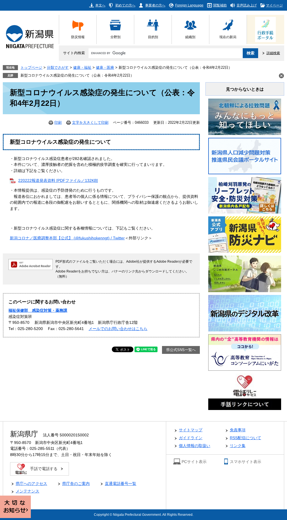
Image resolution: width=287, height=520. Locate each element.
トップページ (31, 68)
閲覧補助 (220, 5)
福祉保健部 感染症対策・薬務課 (37, 310)
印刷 (58, 123)
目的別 (153, 37)
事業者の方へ (155, 5)
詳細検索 (273, 53)
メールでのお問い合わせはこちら (118, 329)
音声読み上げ (247, 5)
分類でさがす (58, 68)
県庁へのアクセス (31, 484)
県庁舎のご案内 (76, 484)
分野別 (115, 37)
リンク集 (238, 446)
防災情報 (78, 37)
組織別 (190, 37)
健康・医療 (105, 68)
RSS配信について (245, 438)
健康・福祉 (82, 68)
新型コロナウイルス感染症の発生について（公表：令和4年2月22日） (77, 75)
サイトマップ (190, 430)
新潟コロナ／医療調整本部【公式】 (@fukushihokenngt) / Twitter (67, 238)
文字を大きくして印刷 (90, 123)
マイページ (274, 5)
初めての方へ (125, 5)
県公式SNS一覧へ (181, 350)
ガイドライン (190, 438)
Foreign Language (189, 5)
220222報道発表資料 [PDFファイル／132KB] (58, 180)
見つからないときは (245, 89)
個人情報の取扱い (194, 446)
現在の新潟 (227, 37)
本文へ (100, 5)
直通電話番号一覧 (120, 484)
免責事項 (238, 430)
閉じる (281, 75)
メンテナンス (27, 491)
